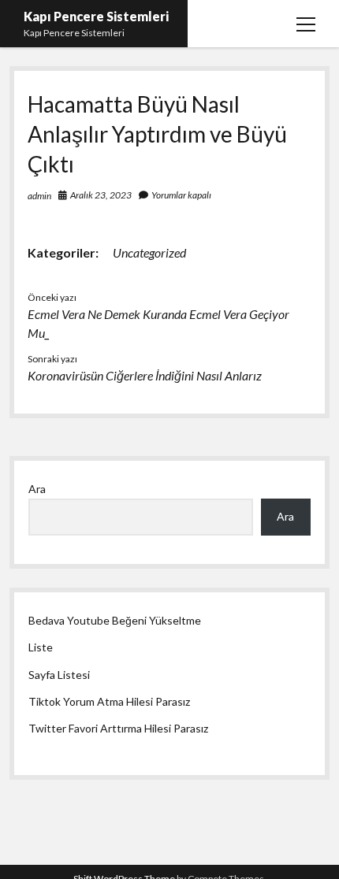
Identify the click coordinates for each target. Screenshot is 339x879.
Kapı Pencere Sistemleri (96, 16)
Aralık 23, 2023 (101, 195)
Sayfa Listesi (59, 674)
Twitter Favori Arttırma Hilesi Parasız (118, 728)
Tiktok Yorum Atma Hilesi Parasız (109, 701)
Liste (40, 647)
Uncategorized (149, 252)
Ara (37, 488)
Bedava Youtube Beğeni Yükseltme (114, 620)
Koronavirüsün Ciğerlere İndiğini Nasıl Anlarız (145, 375)
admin (39, 196)
